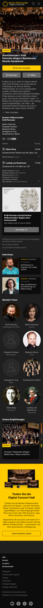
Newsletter (6, 571)
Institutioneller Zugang (10, 575)
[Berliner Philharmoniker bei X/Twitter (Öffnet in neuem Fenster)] (25, 604)
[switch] (39, 156)
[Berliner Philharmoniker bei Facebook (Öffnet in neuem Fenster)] (18, 604)
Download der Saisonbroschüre (14, 592)
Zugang (5, 578)
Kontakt (5, 560)
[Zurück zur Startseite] (15, 3)
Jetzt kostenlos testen (21, 533)
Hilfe (4, 557)
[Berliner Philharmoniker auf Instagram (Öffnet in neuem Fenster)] (31, 604)
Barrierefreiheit (7, 566)
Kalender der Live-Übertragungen (15, 595)
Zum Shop (20, 229)
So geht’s (5, 563)
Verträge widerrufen (9, 587)
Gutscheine (6, 581)
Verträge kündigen (9, 584)
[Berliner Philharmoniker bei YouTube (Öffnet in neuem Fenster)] (12, 604)
